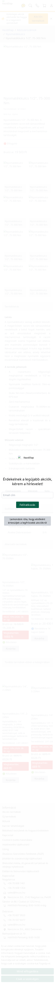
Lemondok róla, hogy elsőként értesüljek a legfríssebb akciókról (27, 521)
